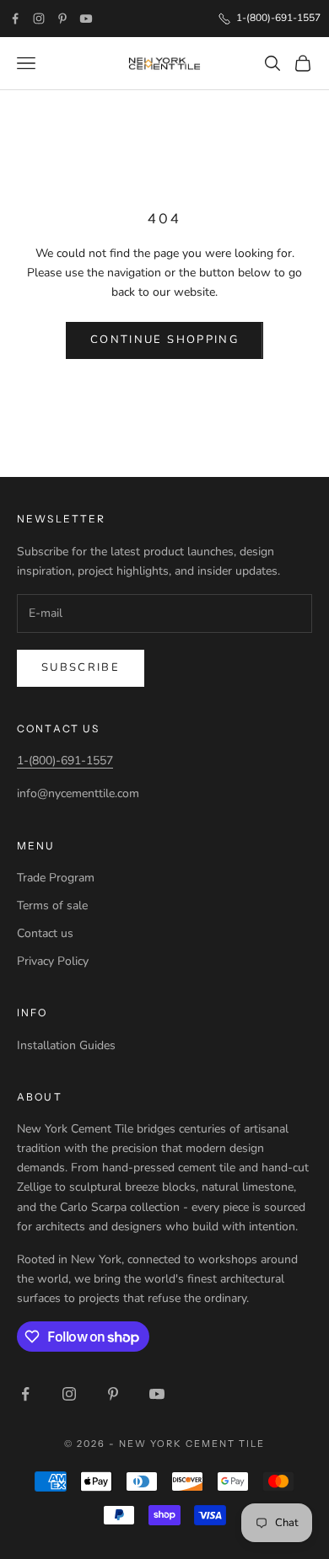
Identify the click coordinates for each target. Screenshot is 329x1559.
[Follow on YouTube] (86, 18)
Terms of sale (52, 905)
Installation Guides (66, 1045)
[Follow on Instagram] (39, 18)
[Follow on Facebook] (15, 18)
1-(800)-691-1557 (65, 761)
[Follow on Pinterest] (62, 18)
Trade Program (55, 878)
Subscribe (80, 667)
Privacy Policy (53, 961)
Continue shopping (164, 339)
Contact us (45, 933)
